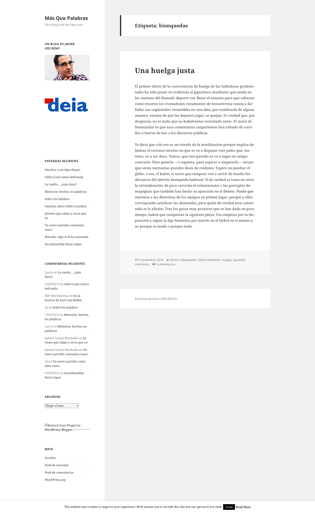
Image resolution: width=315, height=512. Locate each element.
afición (174, 260)
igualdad (239, 260)
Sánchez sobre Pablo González (66, 206)
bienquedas (188, 260)
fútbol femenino (209, 260)
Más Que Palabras (66, 18)
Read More (243, 507)
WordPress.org (55, 480)
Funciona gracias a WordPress (156, 299)
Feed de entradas (57, 465)
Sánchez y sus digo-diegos (62, 170)
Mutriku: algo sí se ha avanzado (66, 237)
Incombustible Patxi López (63, 244)
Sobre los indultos (57, 199)
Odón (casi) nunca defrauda (64, 177)
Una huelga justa (165, 70)
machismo (142, 264)
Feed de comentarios (59, 472)
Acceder (50, 458)
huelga (227, 260)
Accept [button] (229, 507)
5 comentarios (165, 264)
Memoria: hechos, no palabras (66, 192)
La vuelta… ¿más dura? (61, 184)
